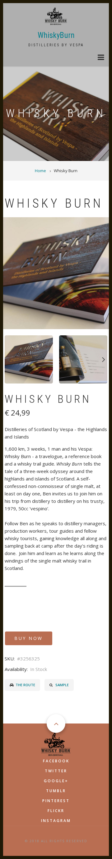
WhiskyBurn (56, 35)
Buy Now (28, 638)
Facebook (56, 761)
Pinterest (56, 800)
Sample (62, 684)
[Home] (56, 16)
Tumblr (56, 790)
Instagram (56, 820)
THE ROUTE (25, 684)
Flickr (56, 810)
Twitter (56, 771)
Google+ (56, 780)
